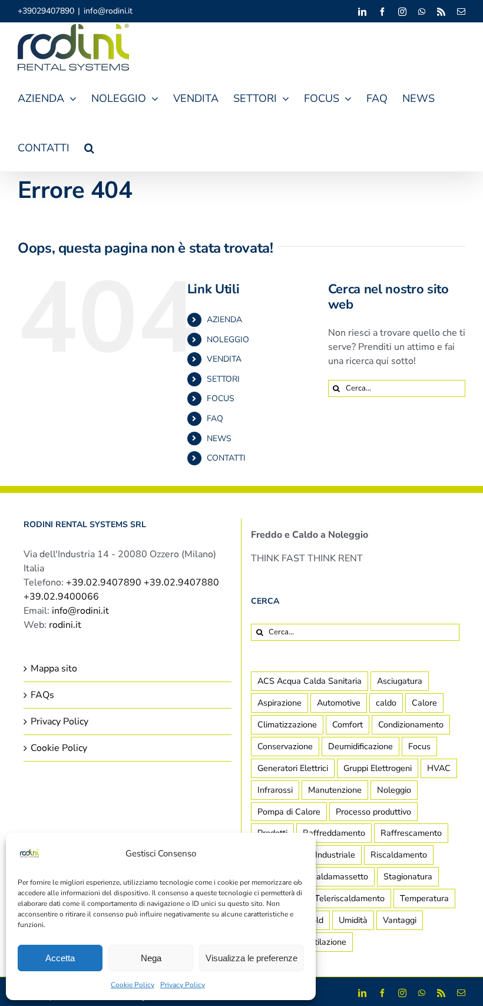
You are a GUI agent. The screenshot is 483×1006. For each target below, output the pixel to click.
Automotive (338, 703)
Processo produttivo (373, 812)
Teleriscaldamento (350, 898)
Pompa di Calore (288, 812)
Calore (424, 703)
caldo (386, 703)
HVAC (439, 768)
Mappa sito (54, 668)
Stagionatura (407, 876)
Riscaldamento (398, 855)
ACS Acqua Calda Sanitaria (309, 681)
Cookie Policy (132, 985)
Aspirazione (279, 703)
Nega (151, 958)
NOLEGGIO (228, 339)
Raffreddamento (334, 833)
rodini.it (65, 624)
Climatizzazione (287, 724)
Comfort (347, 724)
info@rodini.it (108, 10)
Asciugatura (399, 681)
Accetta (60, 958)
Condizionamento (411, 724)
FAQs (42, 695)
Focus (419, 746)
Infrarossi (275, 790)
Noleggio (394, 790)
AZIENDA (224, 319)
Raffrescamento (411, 833)
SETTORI (223, 379)
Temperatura (424, 898)
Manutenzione (335, 790)
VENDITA (224, 359)
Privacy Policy (182, 985)
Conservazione (285, 746)
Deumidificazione (360, 746)
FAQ (215, 418)
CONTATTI (226, 458)
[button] (89, 146)
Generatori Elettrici (292, 768)
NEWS (219, 438)
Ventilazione (323, 942)
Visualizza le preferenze (251, 958)
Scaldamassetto (337, 876)
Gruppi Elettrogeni (377, 768)
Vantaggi (399, 920)
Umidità (353, 920)
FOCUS (220, 398)
